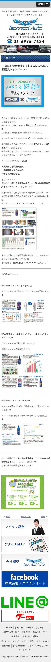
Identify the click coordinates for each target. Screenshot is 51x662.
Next (43, 516)
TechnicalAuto (19, 656)
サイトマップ (25, 650)
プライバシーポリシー (38, 645)
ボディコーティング (10, 641)
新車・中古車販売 (30, 636)
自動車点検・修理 (11, 632)
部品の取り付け (40, 632)
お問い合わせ (19, 645)
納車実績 (15, 636)
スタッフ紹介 (28, 641)
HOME (9, 627)
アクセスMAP (43, 641)
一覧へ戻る (26, 516)
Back (8, 516)
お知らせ (19, 627)
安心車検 (26, 632)
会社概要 (6, 645)
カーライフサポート (35, 627)
